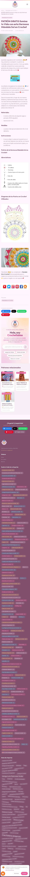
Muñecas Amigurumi (8, 652)
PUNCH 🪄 (5, 691)
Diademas (10, 779)
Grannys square (21, 600)
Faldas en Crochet (22, 846)
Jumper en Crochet (19, 812)
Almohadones (21, 486)
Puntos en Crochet (7, 697)
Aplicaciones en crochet (20, 495)
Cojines (5, 542)
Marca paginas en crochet (9, 644)
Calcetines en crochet (7, 799)
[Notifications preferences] (3, 873)
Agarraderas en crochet (8, 484)
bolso (3, 779)
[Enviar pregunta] (25, 347)
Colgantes (5, 547)
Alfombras (16, 809)
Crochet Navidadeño (20, 779)
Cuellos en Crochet (7, 564)
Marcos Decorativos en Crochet (9, 781)
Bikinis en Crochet (7, 500)
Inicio (2, 10)
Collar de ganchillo (17, 547)
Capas (3, 849)
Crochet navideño (20, 556)
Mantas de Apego (7, 639)
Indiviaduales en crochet (8, 611)
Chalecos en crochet (20, 536)
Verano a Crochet (7, 735)
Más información (9, 870)
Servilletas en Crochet (8, 716)
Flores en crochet (7, 586)
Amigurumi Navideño (21, 489)
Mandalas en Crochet (11, 10)
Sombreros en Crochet (20, 719)
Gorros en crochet (7, 600)
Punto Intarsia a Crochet (18, 694)
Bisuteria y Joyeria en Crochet (10, 503)
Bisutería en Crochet (19, 854)
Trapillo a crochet (7, 733)
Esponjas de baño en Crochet (9, 578)
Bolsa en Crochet (16, 509)
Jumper (4, 616)
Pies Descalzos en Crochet (9, 672)
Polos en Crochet (20, 675)
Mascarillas (22, 644)
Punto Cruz (5, 694)
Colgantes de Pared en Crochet (9, 827)
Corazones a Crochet (20, 849)
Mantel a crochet (7, 641)
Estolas (22, 578)
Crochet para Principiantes (8, 773)
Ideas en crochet (7, 608)
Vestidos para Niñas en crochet (10, 744)
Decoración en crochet (8, 569)
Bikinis (16, 784)
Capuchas (5, 525)
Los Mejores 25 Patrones (18, 817)
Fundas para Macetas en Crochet (11, 597)
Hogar (25, 766)
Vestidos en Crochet (8, 741)
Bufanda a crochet (17, 511)
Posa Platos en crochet (8, 686)
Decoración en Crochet (21, 839)
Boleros (5, 509)
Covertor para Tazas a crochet (10, 553)
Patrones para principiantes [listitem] (15, 355)
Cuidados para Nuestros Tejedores (11, 567)
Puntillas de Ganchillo (17, 691)
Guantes (15, 851)
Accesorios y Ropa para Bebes (17, 794)
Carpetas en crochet (8, 528)
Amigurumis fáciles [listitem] (9, 352)
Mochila (18, 647)
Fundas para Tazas (18, 841)
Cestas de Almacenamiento (17, 802)
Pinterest (6, 314)
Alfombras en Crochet (8, 486)
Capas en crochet (22, 522)
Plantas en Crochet (7, 675)
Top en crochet (19, 724)
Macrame (5, 630)
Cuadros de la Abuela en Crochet (10, 561)
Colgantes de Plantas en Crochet (9, 807)
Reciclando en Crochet (8, 699)
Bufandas (18, 765)
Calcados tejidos (20, 514)
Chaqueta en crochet (7, 861)
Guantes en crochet (7, 603)
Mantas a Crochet (18, 820)
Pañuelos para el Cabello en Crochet (11, 664)
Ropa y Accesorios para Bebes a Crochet (12, 705)
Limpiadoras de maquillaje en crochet (11, 622)
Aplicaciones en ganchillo (14, 797)
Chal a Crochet (6, 536)
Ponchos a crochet (17, 677)
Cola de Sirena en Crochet (17, 542)
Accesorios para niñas (8, 478)
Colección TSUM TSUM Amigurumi (10, 544)
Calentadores (16, 517)
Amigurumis (6, 495)
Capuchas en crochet (7, 784)
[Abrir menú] (27, 4)
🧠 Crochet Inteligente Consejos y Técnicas (13, 752)
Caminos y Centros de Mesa (8, 815)
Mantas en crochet (21, 639)
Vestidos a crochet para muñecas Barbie (12, 738)
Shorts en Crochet (22, 716)
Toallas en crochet (7, 724)
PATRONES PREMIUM (8, 669)
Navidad (5, 655)
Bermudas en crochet (7, 768)
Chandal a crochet (7, 539)
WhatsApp (22, 311)
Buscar (3, 461)
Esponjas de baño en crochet (9, 846)
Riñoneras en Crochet (8, 702)
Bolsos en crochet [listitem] (15, 358)
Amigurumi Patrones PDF (8, 765)
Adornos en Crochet (7, 481)
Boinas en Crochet (19, 506)
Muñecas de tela (21, 652)
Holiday (18, 605)
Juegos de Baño (20, 614)
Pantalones (18, 658)
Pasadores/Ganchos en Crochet (10, 666)
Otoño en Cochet (15, 655)
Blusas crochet (6, 506)
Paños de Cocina (7, 658)
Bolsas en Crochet (7, 812)
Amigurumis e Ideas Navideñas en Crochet (12, 825)
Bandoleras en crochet (8, 497)
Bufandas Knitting (7, 514)
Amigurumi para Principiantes (10, 492)
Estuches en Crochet (8, 580)
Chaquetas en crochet (21, 539)
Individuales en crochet (7, 838)
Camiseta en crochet (19, 861)
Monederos (5, 650)
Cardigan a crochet (17, 525)
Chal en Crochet (6, 823)
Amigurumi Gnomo (7, 489)
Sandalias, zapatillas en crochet (10, 713)
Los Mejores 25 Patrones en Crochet (11, 628)
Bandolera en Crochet (20, 799)
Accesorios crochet (7, 470)
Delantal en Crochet (7, 572)
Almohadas (5, 833)
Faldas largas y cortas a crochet (10, 583)
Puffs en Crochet (22, 688)
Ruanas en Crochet (7, 708)
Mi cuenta (3, 459)
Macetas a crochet (6, 820)
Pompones (5, 677)
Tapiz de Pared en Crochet (9, 722)
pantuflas (5, 661)
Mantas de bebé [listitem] (21, 352)
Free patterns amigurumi (9, 589)
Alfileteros (4, 794)
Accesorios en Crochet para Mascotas (12, 473)
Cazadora (4, 864)
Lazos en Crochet (7, 619)
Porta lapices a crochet (8, 680)
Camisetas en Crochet (8, 522)
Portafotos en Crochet (8, 683)
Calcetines (5, 517)
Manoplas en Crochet (7, 633)
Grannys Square (6, 817)
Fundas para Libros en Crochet (10, 594)
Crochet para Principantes (9, 558)
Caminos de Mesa (7, 520)
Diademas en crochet (8, 575)
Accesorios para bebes (8, 475)
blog (23, 809)
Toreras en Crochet (7, 727)
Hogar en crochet (7, 605)
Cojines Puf (10, 849)
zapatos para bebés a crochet (10, 749)
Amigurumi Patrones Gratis (12, 776)
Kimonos (13, 616)
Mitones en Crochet (7, 647)
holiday (21, 807)
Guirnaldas (19, 603)
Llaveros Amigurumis (8, 625)
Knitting (21, 616)
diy (26, 807)
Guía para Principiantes (18, 856)
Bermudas (20, 497)
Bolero (3, 843)
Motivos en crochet (17, 650)
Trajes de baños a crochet (9, 730)
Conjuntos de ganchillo (8, 550)
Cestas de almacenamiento (9, 533)
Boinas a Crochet (6, 856)
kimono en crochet (6, 804)
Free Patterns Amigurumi (11, 835)
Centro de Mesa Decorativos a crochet (12, 531)
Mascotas (10, 844)
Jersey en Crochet (7, 614)
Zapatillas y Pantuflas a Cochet (10, 747)
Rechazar (16, 873)
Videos (24, 744)
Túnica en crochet (20, 733)
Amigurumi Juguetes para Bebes (9, 771)
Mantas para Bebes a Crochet (9, 859)
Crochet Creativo (6, 556)
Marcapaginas (23, 784)
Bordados (5, 511)
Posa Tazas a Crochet (8, 688)
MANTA (3, 796)
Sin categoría (6, 719)
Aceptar (24, 873)
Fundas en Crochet (7, 592)
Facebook (6, 311)
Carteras (20, 528)
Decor (25, 567)
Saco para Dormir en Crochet (9, 711)
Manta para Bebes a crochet (10, 636)
